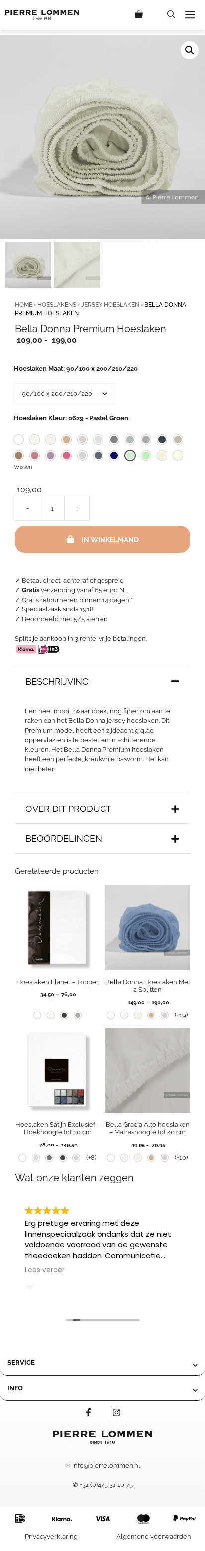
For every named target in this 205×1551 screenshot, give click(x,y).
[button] (171, 15)
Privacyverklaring (51, 1536)
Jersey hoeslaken (110, 304)
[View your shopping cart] (146, 15)
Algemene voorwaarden (153, 1536)
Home (23, 304)
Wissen (23, 467)
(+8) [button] (91, 1157)
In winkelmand (110, 540)
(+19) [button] (181, 1015)
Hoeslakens (56, 304)
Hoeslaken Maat (76, 368)
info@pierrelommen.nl (106, 1465)
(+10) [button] (181, 1157)
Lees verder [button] (45, 1270)
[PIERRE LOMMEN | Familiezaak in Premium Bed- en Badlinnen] (42, 15)
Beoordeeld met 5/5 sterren (65, 619)
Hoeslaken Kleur (71, 418)
